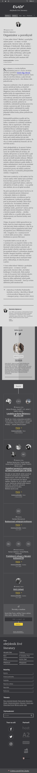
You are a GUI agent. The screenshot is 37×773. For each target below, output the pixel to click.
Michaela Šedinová (26, 367)
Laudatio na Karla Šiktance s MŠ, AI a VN (18, 415)
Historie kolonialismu (13, 703)
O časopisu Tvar (24, 656)
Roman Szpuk (14, 372)
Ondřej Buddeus (18, 369)
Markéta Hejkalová (9, 367)
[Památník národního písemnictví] (26, 750)
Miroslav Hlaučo (9, 369)
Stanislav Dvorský (22, 372)
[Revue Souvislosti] (26, 742)
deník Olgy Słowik (23, 73)
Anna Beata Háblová (10, 364)
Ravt (20, 15)
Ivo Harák (25, 364)
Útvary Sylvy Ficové (8, 705)
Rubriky (7, 15)
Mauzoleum (29, 701)
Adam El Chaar (15, 363)
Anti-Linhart (18, 589)
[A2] (26, 735)
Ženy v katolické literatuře (10, 701)
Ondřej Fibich (25, 369)
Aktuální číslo (7, 652)
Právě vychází (21, 701)
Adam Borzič (8, 363)
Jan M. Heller (8, 366)
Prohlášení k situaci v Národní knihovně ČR (18, 557)
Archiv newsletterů (18, 631)
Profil (10, 319)
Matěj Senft (18, 367)
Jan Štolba (14, 366)
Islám (25, 705)
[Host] (26, 728)
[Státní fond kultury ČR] (26, 758)
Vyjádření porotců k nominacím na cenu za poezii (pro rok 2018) (18, 469)
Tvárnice (22, 652)
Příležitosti (29, 15)
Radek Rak (7, 372)
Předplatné (22, 663)
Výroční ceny (29, 703)
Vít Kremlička (8, 373)
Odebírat (18, 624)
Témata (14, 15)
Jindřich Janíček (22, 366)
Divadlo (5, 703)
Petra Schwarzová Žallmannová (13, 370)
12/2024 (18, 360)
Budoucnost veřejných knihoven (18, 521)
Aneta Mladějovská (24, 363)
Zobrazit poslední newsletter (18, 628)
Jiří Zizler (29, 366)
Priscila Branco (25, 370)
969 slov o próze (19, 705)
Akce (24, 15)
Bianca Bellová (19, 364)
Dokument (23, 703)
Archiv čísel (23, 659)
